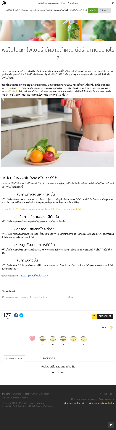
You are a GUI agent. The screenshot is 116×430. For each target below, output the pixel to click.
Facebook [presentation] (49, 359)
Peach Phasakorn (69, 3)
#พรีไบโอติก (11, 291)
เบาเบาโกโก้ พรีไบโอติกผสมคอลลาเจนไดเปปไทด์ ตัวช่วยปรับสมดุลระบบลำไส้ (41, 209)
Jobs (24, 397)
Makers (10, 3)
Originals (16, 393)
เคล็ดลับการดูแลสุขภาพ (48, 3)
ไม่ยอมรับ (104, 10)
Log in (59, 372)
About (6, 397)
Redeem (45, 393)
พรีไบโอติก (12, 91)
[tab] (14, 358)
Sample (35, 393)
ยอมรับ (93, 10)
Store (21, 3)
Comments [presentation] (14, 358)
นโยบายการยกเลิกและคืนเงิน (101, 403)
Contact (15, 397)
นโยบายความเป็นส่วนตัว (58, 10)
